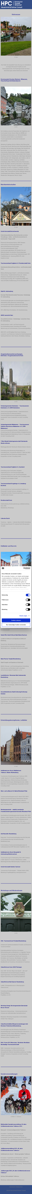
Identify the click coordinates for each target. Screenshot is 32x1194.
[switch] (28, 600)
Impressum (12, 1187)
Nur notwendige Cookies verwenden (16, 624)
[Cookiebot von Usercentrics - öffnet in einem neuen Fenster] (23, 568)
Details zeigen (23, 615)
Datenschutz (19, 1187)
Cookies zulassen (16, 620)
